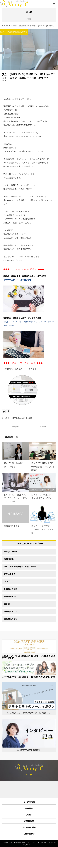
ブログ (7, 581)
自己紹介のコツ (10, 611)
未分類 (7, 604)
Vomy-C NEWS (10, 551)
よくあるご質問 (29, 827)
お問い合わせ (29, 833)
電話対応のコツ (10, 619)
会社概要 (29, 808)
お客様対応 (8, 559)
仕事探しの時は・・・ (13, 589)
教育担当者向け (10, 596)
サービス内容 (29, 802)
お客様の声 (29, 821)
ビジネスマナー (10, 574)
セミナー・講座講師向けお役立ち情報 (18, 418)
